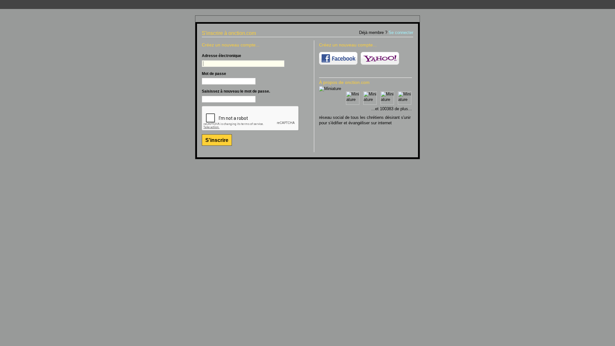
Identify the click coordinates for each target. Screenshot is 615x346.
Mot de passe (214, 73)
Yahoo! (380, 58)
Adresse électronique (221, 56)
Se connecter (401, 32)
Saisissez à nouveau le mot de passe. (236, 91)
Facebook (338, 58)
